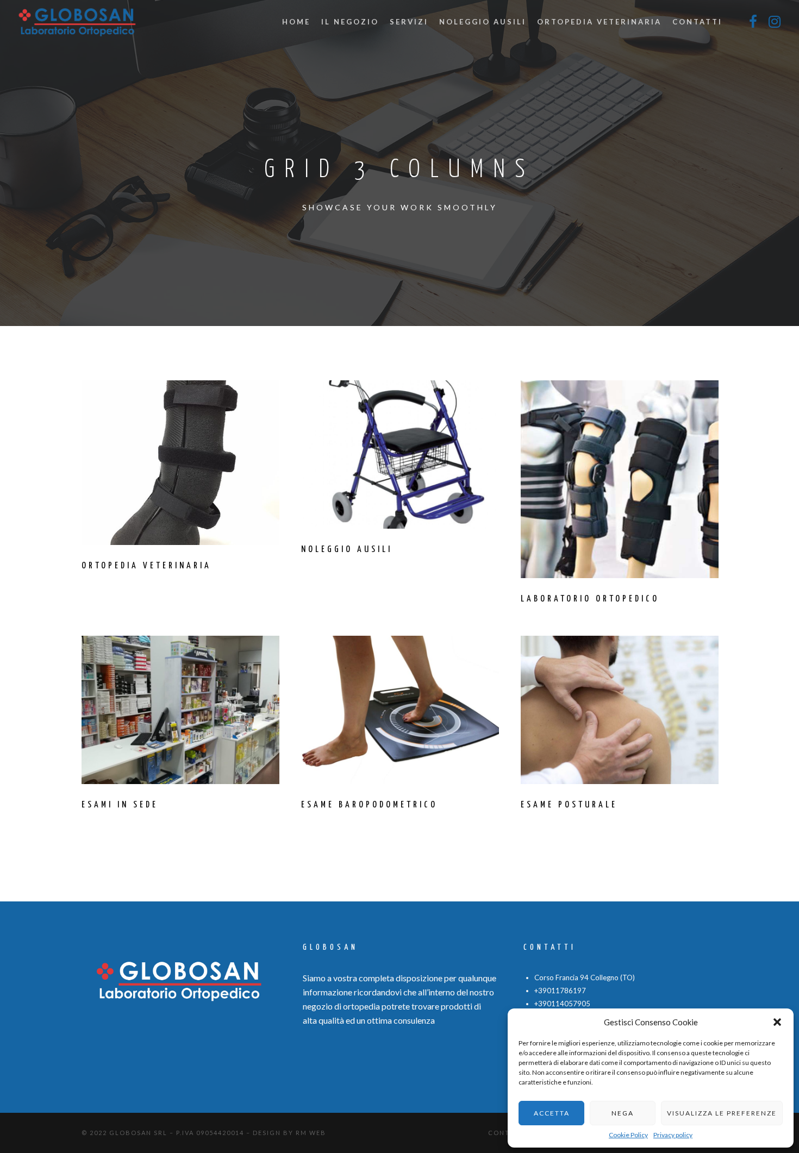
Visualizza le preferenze (722, 1113)
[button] (777, 1022)
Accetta (552, 1113)
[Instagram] (774, 21)
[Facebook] (753, 21)
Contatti (507, 1132)
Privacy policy (672, 1135)
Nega (622, 1113)
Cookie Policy (628, 1135)
